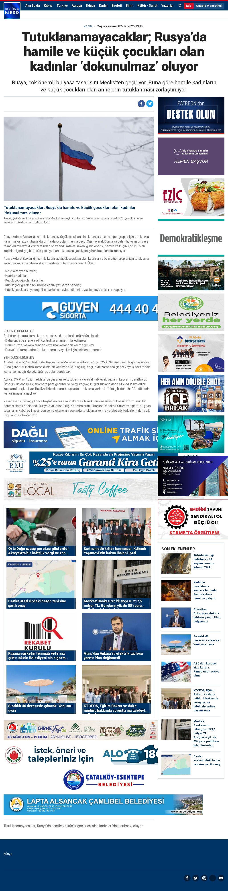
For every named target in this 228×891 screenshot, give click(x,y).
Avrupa (77, 5)
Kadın (103, 5)
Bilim (129, 5)
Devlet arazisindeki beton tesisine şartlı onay (206, 760)
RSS (212, 878)
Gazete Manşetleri (209, 5)
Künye (8, 854)
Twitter (195, 878)
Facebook (187, 878)
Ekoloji (117, 5)
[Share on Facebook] (141, 103)
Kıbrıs (48, 5)
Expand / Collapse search (180, 6)
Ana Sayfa (32, 5)
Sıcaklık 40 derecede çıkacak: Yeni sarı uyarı (206, 640)
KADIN (88, 26)
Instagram (204, 878)
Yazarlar (167, 5)
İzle (188, 5)
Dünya (90, 5)
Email (221, 878)
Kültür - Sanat (147, 5)
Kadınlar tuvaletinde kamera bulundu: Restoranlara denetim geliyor (205, 590)
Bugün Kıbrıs (12, 10)
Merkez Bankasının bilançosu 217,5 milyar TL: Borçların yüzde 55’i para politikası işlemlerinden (206, 733)
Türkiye (62, 5)
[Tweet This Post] (149, 103)
